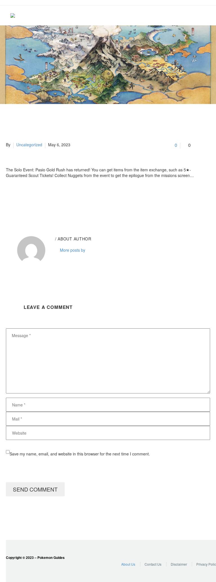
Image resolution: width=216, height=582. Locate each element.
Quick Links (171, 15)
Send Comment (35, 489)
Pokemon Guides (194, 15)
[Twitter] (18, 197)
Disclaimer (179, 564)
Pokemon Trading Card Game (205, 15)
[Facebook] (9, 197)
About (160, 15)
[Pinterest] (26, 197)
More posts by (72, 250)
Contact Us (153, 564)
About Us (128, 564)
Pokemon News (183, 15)
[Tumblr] (35, 197)
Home (149, 15)
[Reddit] (52, 197)
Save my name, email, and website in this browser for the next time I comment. (80, 454)
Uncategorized (29, 144)
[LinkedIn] (43, 197)
